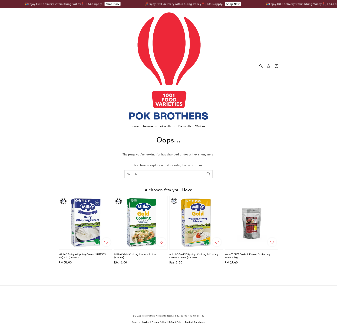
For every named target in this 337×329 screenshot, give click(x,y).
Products (148, 126)
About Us (165, 126)
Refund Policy (175, 322)
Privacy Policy (159, 322)
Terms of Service (140, 322)
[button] (261, 66)
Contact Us (184, 126)
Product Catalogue (195, 322)
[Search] (208, 174)
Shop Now (107, 4)
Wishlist (200, 126)
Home (135, 126)
